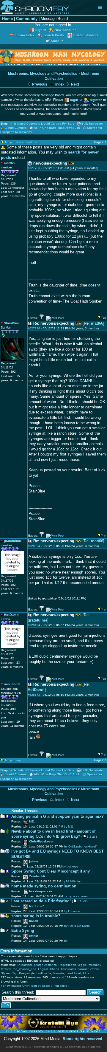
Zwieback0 (37, 876)
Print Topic (60, 985)
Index (59, 84)
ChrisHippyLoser (41, 841)
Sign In (40, 30)
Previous (39, 84)
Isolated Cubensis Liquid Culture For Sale (44, 123)
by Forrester (72, 911)
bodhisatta (44, 973)
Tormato (58, 973)
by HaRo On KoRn (77, 925)
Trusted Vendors (85, 35)
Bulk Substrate (92, 123)
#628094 (34, 546)
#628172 (34, 694)
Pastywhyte (27, 973)
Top (103, 317)
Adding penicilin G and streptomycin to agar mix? (57, 816)
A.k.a (85, 973)
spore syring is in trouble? (35, 916)
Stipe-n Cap (9, 973)
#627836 (34, 328)
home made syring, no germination (43, 886)
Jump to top (12, 760)
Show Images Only (16, 985)
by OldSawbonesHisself (80, 846)
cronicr (94, 969)
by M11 (69, 826)
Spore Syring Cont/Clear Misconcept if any (50, 871)
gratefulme (37, 620)
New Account (65, 30)
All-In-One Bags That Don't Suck (57, 127)
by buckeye (70, 866)
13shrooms (68, 969)
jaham (33, 861)
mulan (33, 920)
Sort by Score (40, 985)
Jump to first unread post (21, 142)
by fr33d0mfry (71, 881)
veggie (82, 964)
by (65, 940)
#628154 (34, 625)
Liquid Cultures (16, 127)
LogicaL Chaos (48, 969)
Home (7, 19)
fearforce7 (36, 906)
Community (26, 19)
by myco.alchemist (76, 896)
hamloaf (83, 969)
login (74, 100)
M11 (32, 821)
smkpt (33, 935)
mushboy (95, 964)
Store (55, 41)
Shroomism (24, 964)
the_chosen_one (24, 969)
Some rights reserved (82, 1039)
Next (74, 84)
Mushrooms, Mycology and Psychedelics (42, 73)
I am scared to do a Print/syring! (41, 901)
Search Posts (53, 35)
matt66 (97, 323)
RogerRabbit (67, 964)
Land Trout (73, 973)
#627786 (34, 168)
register (96, 100)
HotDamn (36, 690)
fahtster (6, 969)
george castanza (45, 964)
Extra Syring (22, 931)
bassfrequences (41, 891)
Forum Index (24, 35)
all (93, 836)
